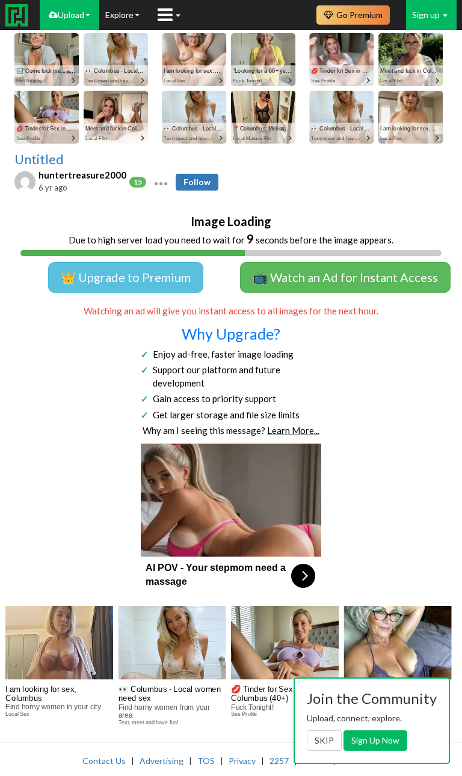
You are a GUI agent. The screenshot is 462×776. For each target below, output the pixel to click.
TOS (206, 761)
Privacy (242, 761)
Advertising (161, 761)
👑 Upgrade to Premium (126, 277)
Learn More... (293, 430)
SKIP (324, 740)
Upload (71, 15)
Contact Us (104, 761)
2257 (279, 761)
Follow (197, 182)
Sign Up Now (375, 740)
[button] (161, 182)
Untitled (39, 159)
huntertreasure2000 (82, 175)
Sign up (427, 15)
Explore (119, 15)
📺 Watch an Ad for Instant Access (345, 277)
